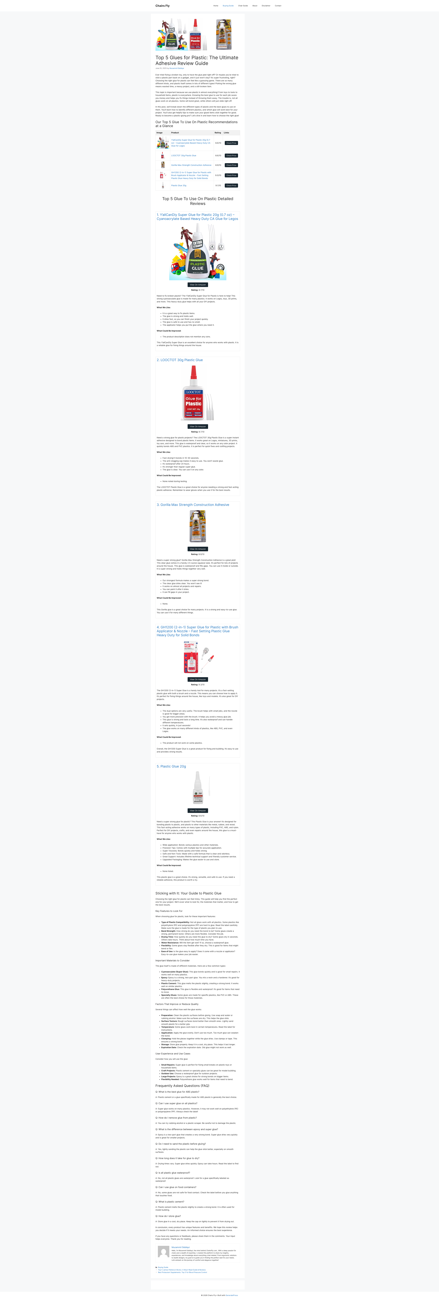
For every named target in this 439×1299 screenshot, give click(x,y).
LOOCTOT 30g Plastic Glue (183, 155)
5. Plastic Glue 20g (171, 766)
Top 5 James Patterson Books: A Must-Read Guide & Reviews (182, 1270)
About (254, 6)
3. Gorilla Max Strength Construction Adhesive (193, 505)
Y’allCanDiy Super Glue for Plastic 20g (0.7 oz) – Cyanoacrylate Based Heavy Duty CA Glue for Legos (190, 143)
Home (215, 6)
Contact (278, 6)
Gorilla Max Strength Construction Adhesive (191, 165)
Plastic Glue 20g (178, 185)
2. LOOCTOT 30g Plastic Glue (180, 360)
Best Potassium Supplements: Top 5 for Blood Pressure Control (182, 1272)
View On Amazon (198, 285)
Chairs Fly (162, 5)
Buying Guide (228, 6)
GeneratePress (232, 1295)
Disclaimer (266, 6)
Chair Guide (243, 6)
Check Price (231, 143)
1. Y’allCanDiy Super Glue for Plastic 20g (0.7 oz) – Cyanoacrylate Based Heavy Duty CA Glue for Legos (197, 217)
